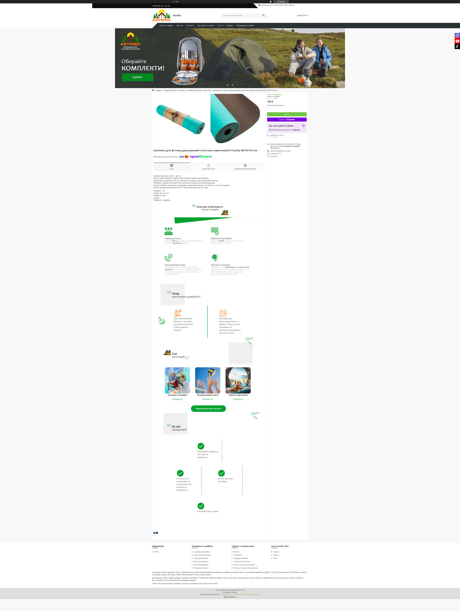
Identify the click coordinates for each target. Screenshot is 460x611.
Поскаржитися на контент (229, 594)
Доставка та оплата (206, 25)
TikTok (156, 552)
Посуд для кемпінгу (240, 558)
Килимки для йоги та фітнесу (199, 90)
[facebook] (154, 533)
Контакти (190, 25)
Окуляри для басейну (202, 552)
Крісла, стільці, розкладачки (244, 565)
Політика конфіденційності (249, 594)
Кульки (276, 555)
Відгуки (230, 25)
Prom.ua (242, 590)
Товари (158, 90)
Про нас (179, 25)
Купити (287, 114)
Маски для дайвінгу (201, 561)
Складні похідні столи (241, 561)
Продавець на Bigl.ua (230, 592)
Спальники (237, 555)
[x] (157, 533)
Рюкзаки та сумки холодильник (245, 568)
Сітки (275, 558)
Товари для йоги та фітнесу (174, 90)
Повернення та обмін (245, 25)
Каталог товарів (166, 25)
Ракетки (276, 552)
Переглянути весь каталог (208, 408)
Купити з (282, 119)
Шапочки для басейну (202, 555)
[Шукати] (263, 15)
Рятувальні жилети (201, 568)
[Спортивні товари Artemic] (161, 15)
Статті (220, 25)
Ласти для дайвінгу (201, 565)
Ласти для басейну (201, 558)
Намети (236, 552)
